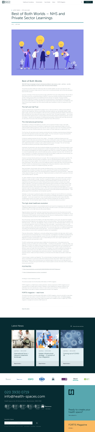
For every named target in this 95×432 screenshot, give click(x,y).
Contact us (88, 2)
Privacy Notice (33, 426)
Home (12, 24)
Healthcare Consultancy (28, 2)
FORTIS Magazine (61, 2)
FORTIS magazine (66, 296)
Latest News (17, 24)
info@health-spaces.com (24, 396)
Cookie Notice (38, 426)
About (53, 2)
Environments (39, 2)
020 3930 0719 (16, 392)
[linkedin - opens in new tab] (37, 423)
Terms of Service (27, 426)
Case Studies (47, 2)
